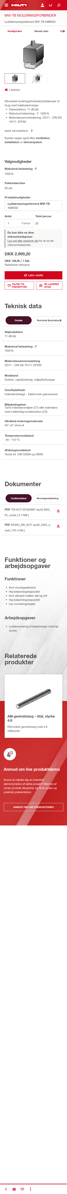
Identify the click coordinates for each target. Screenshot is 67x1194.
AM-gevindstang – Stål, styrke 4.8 (31, 718)
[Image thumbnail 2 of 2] (37, 78)
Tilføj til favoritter (19, 285)
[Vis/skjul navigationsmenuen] (6, 5)
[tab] (15, 31)
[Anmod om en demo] (14, 1189)
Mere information (16, 130)
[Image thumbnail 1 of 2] (15, 78)
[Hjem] (19, 5)
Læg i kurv (35, 275)
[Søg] (59, 5)
